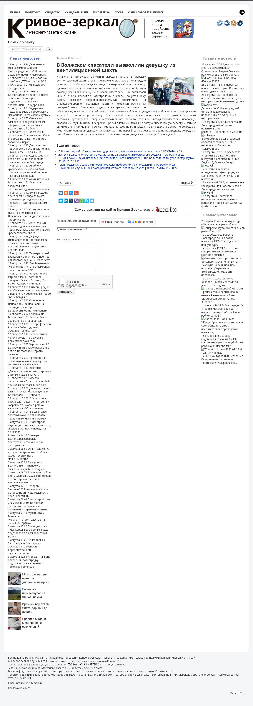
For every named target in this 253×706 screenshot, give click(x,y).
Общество (52, 12)
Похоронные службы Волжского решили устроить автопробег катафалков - (118, 168)
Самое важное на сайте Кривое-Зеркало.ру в (115, 209)
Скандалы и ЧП (76, 12)
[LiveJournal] (71, 201)
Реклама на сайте (19, 688)
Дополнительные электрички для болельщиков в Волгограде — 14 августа (29, 391)
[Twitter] (61, 201)
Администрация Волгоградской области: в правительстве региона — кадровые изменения (28, 184)
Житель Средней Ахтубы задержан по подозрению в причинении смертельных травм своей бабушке (29, 292)
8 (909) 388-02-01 (43, 674)
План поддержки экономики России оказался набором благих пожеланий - (117, 164)
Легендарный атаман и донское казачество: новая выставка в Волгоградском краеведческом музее (29, 228)
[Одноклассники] (66, 193)
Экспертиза (101, 12)
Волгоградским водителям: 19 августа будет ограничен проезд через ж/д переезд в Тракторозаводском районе (28, 199)
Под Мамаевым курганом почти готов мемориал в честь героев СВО (29, 267)
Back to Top (237, 693)
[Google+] (76, 193)
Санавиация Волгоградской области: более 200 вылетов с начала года (27, 317)
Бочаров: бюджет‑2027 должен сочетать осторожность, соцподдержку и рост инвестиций (28, 491)
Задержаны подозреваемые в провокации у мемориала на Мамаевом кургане (29, 111)
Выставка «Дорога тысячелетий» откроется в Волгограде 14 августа (29, 371)
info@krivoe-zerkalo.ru (29, 683)
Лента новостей (25, 58)
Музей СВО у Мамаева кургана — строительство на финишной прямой (26, 518)
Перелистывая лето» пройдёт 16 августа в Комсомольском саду (28, 337)
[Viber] (76, 201)
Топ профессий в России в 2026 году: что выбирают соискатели (29, 327)
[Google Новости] (140, 222)
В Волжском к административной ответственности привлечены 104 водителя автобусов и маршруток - (127, 159)
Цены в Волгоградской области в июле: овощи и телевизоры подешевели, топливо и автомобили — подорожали (28, 98)
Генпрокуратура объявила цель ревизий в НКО (221, 232)
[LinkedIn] (66, 201)
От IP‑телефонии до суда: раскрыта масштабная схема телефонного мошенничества (28, 454)
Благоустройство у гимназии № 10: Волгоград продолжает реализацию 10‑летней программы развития (29, 504)
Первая (15, 12)
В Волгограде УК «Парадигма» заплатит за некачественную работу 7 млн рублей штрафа (222, 319)
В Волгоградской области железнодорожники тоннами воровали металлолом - (120, 151)
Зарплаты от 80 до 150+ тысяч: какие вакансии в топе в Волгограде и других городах (28, 349)
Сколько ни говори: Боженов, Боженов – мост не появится (219, 261)
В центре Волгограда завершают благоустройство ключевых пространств (25, 440)
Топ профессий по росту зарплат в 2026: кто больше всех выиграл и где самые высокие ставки (29, 477)
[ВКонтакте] (61, 193)
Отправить (65, 291)
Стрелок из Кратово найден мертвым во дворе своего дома (220, 290)
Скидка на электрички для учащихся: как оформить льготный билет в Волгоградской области (27, 123)
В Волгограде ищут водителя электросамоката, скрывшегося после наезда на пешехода (29, 427)
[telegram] (92, 201)
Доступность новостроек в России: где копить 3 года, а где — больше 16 (29, 149)
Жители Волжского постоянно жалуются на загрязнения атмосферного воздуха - (121, 154)
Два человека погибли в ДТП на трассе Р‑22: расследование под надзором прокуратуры (27, 83)
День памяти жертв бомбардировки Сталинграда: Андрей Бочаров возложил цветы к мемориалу (27, 69)
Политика (32, 12)
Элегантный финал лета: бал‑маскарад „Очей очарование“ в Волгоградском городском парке (29, 137)
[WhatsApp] (81, 201)
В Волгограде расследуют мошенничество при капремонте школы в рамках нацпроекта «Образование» (28, 403)
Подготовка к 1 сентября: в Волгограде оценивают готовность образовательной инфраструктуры (26, 546)
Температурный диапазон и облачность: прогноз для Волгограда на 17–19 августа (29, 257)
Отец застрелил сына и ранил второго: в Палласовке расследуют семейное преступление (29, 214)
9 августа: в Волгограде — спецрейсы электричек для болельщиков (27, 465)
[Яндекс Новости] (113, 222)
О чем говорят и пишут (145, 12)
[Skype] (86, 201)
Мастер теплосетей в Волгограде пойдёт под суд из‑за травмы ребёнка (29, 381)
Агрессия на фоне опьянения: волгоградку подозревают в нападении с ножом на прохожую (29, 562)
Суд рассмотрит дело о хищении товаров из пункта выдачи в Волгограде (28, 159)
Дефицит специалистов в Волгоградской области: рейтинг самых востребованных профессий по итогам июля (28, 243)
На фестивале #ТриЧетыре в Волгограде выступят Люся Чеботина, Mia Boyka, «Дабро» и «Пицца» (27, 278)
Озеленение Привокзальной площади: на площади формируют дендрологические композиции (27, 305)
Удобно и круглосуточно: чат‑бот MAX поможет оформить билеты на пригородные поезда (27, 170)
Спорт (119, 12)
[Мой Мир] (71, 193)
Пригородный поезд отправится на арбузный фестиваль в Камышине (27, 361)
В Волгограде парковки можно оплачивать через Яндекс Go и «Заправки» (27, 415)
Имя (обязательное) (68, 239)
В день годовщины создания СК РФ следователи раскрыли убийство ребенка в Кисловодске (222, 349)
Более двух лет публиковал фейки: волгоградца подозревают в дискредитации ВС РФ (28, 531)
